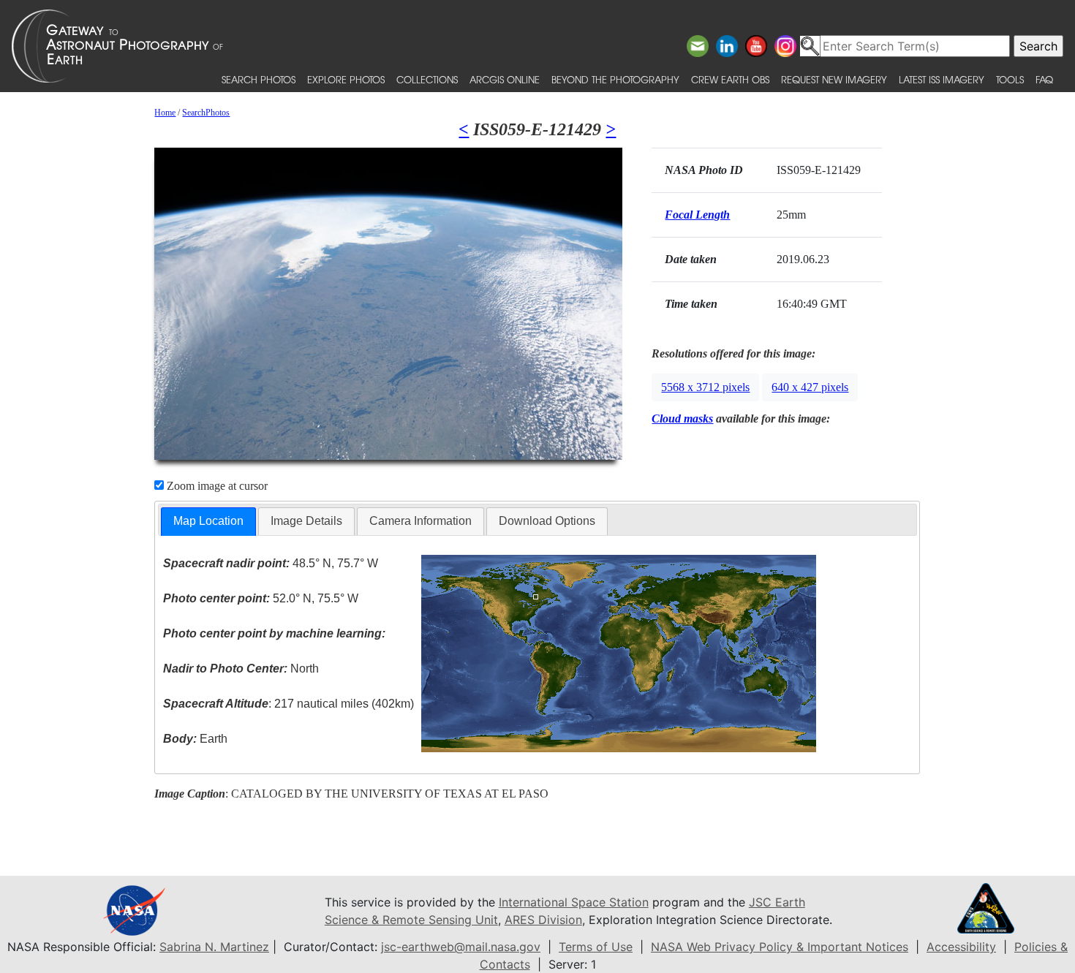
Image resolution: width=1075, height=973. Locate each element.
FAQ (1044, 79)
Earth (195, 738)
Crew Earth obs (730, 79)
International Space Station (574, 902)
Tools (1010, 79)
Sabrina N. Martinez (214, 946)
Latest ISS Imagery (941, 79)
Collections (427, 79)
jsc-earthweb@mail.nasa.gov (460, 946)
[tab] (208, 521)
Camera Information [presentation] (420, 521)
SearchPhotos (206, 112)
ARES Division (543, 919)
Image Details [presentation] (306, 521)
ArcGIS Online (504, 79)
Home (165, 112)
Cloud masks (682, 418)
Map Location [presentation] (208, 521)
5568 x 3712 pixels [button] (705, 387)
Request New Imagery (834, 79)
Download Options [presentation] (547, 521)
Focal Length (697, 214)
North (241, 668)
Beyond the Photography (615, 79)
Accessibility (961, 946)
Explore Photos (346, 79)
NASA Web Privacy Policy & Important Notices (779, 946)
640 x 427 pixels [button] (810, 387)
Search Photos (258, 79)
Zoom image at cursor (216, 486)
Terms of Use (596, 946)
